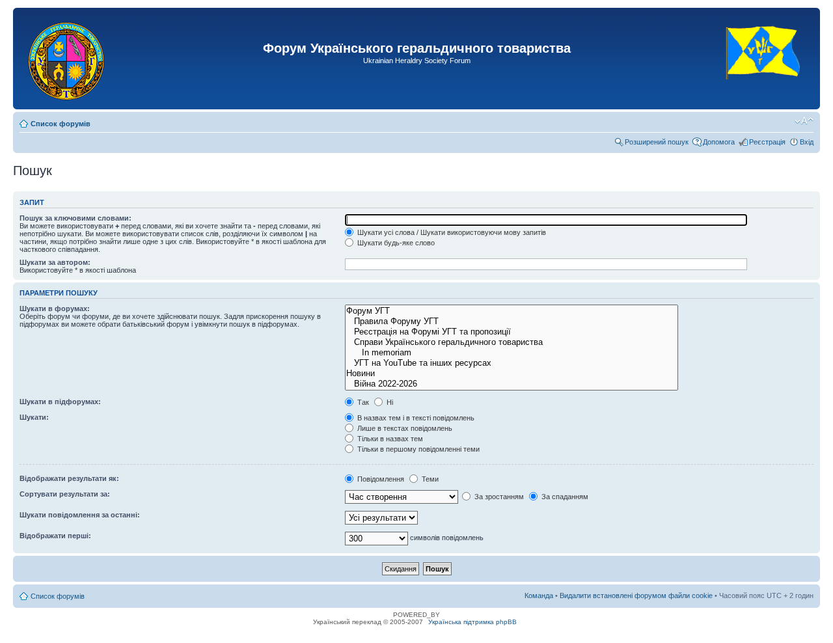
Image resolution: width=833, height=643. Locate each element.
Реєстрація (767, 142)
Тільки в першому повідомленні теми (417, 449)
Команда (539, 595)
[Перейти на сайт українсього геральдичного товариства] (764, 90)
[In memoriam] (511, 353)
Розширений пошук (657, 142)
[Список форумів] (67, 58)
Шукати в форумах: (55, 308)
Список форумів (60, 124)
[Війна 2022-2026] (511, 384)
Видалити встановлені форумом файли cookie (636, 595)
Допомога (719, 142)
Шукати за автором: (55, 262)
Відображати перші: (55, 536)
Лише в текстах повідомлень (403, 428)
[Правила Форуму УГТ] (511, 321)
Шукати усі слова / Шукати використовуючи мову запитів (450, 232)
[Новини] (511, 373)
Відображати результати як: (69, 478)
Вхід (806, 142)
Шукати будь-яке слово (395, 243)
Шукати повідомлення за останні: (80, 515)
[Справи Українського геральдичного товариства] (511, 342)
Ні (389, 402)
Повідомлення (379, 479)
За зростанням (498, 496)
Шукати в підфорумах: (60, 401)
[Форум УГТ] (511, 311)
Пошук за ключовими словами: (75, 218)
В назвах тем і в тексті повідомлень (414, 418)
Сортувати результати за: (65, 494)
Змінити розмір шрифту (804, 121)
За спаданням (563, 496)
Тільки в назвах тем (389, 439)
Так (362, 402)
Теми (429, 479)
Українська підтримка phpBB (472, 621)
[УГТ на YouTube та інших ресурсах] (511, 363)
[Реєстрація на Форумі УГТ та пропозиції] (511, 332)
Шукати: (34, 417)
